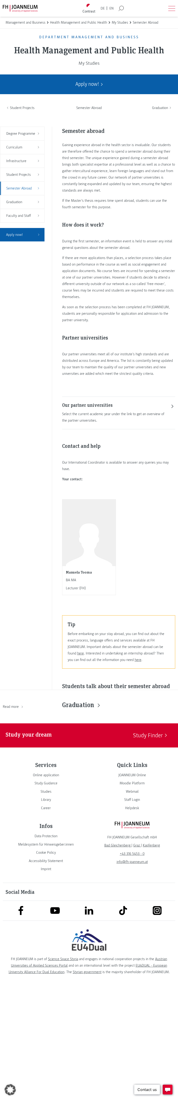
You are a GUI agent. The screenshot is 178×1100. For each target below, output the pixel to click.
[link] (46, 775)
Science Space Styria (63, 959)
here (80, 653)
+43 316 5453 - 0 (132, 853)
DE (103, 8)
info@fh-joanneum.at (132, 861)
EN (111, 8)
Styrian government (87, 972)
